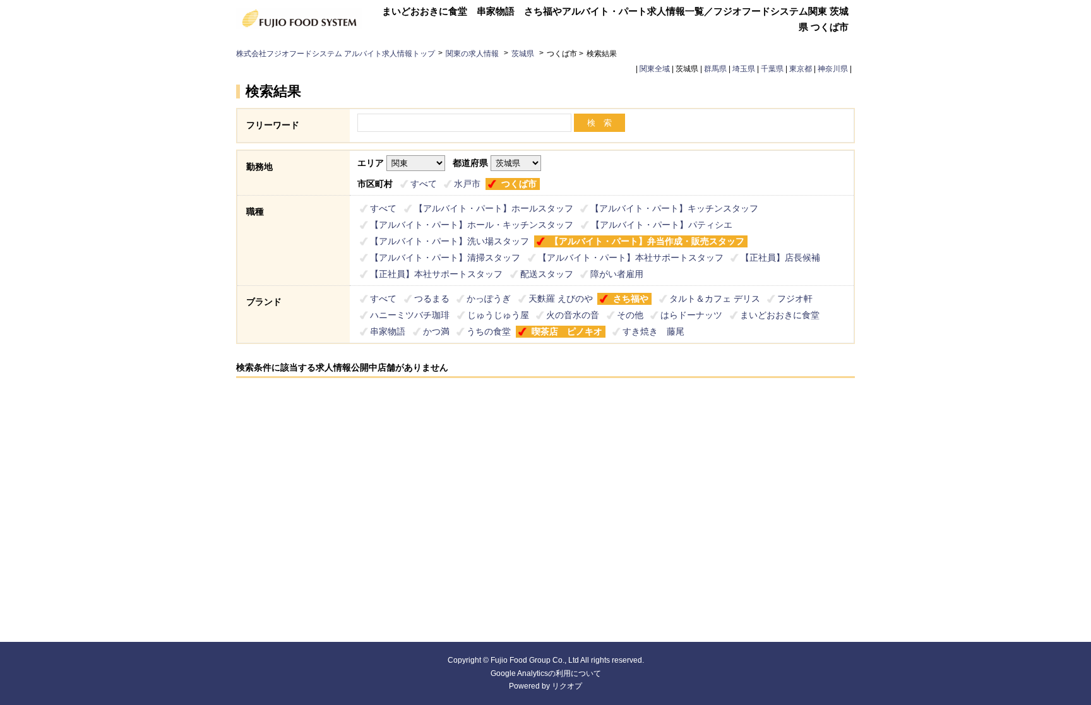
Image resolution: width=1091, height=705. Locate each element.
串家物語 (387, 331)
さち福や (630, 298)
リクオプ (567, 686)
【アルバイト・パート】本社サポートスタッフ (631, 257)
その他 (630, 315)
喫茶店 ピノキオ (567, 331)
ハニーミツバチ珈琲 (410, 315)
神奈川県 (833, 68)
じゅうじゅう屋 (498, 315)
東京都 (800, 68)
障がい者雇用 (616, 274)
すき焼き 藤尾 (653, 331)
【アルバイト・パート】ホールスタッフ (493, 208)
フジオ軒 (795, 298)
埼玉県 (743, 68)
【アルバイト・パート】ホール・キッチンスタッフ (471, 225)
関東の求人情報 (473, 53)
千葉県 (772, 68)
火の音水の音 (572, 315)
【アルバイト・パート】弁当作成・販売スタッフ (647, 241)
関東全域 (655, 68)
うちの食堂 (489, 331)
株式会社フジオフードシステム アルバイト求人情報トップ (335, 53)
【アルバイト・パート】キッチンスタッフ (674, 208)
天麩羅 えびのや (560, 298)
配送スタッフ (546, 274)
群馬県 (715, 68)
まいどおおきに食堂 (780, 315)
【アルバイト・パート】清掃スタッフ (445, 257)
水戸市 (467, 184)
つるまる (432, 298)
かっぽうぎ (489, 298)
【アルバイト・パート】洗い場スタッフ (449, 241)
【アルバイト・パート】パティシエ (661, 225)
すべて (423, 184)
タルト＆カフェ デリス (714, 298)
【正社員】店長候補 (780, 257)
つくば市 (519, 184)
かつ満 (436, 331)
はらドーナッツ (691, 315)
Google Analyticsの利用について (546, 673)
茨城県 (522, 53)
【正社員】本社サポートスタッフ (436, 274)
